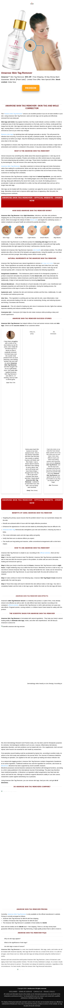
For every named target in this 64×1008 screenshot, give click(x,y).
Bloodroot (4, 766)
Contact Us (37, 991)
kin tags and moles (47, 263)
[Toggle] (2, 938)
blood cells (33, 220)
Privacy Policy (49, 991)
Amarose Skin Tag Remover (17, 914)
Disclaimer (13, 991)
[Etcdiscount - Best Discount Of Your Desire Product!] (32, 3)
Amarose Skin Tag (9, 529)
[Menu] (2, 3)
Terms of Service (25, 991)
